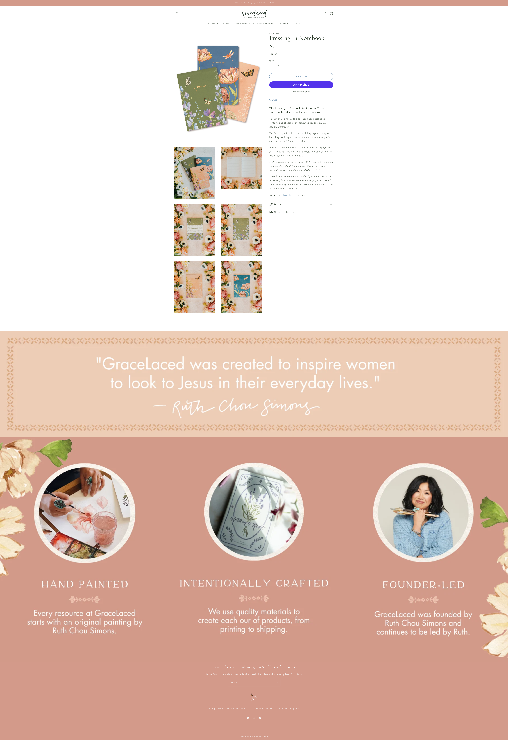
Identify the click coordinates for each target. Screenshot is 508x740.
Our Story (211, 708)
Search (244, 708)
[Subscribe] (277, 682)
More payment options (301, 92)
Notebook (289, 195)
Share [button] (274, 99)
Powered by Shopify (261, 736)
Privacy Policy (256, 708)
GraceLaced (249, 736)
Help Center (295, 708)
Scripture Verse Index (228, 708)
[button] (177, 13)
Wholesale (270, 708)
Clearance (282, 708)
